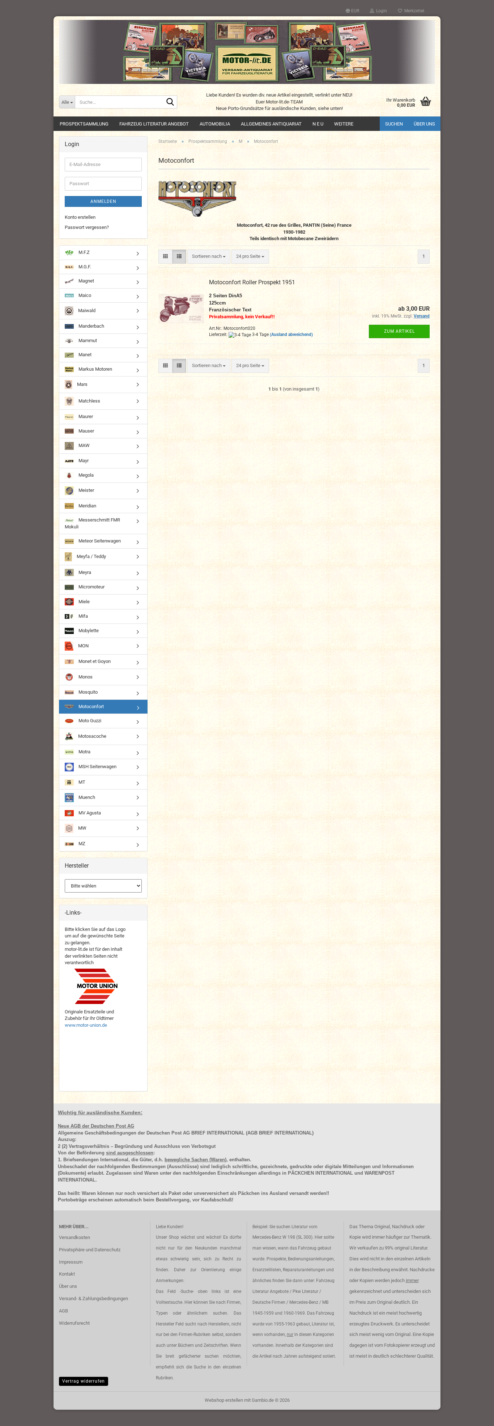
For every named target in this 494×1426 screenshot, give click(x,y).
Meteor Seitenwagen (99, 541)
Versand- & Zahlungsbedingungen (93, 1298)
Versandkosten (74, 1237)
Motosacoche (91, 736)
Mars (82, 384)
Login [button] (380, 10)
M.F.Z (83, 252)
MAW (83, 445)
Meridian (86, 505)
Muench (86, 797)
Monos (85, 676)
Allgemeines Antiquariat (271, 124)
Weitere (343, 124)
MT (81, 782)
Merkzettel (413, 10)
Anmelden (103, 201)
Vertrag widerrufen (83, 1381)
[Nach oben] (474, 1415)
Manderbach (90, 326)
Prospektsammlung (84, 124)
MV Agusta (89, 813)
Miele (83, 601)
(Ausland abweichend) (291, 334)
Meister (85, 490)
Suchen (394, 124)
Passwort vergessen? (87, 227)
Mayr (83, 460)
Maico (84, 295)
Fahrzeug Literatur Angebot (154, 124)
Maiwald (86, 310)
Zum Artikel (399, 331)
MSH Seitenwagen (96, 766)
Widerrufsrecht (74, 1323)
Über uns (424, 124)
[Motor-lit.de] (247, 52)
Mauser (85, 431)
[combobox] (208, 257)
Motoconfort (90, 706)
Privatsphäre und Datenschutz (89, 1249)
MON (83, 645)
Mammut (87, 340)
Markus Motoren (94, 369)
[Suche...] (170, 102)
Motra (83, 751)
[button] (352, 10)
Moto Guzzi (89, 720)
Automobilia (215, 124)
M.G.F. (84, 266)
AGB (63, 1311)
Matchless (88, 401)
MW (81, 828)
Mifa (82, 616)
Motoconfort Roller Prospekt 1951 (252, 282)
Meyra (84, 572)
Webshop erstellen (224, 1400)
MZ (81, 843)
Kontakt (67, 1274)
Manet (84, 354)
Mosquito (87, 692)
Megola (85, 475)
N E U (317, 124)
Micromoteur (91, 586)
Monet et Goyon (94, 661)
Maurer (85, 416)
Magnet (85, 281)
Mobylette (88, 630)
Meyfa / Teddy (91, 556)
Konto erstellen (80, 217)
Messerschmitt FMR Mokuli (92, 523)
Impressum (70, 1262)
